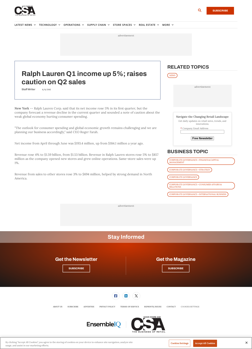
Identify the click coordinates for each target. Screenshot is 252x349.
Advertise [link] (88, 306)
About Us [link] (57, 306)
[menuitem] (27, 25)
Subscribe (220, 10)
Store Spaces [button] (122, 24)
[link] (116, 296)
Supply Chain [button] (96, 24)
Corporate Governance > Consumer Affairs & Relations (195, 185)
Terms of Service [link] (129, 306)
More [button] (166, 24)
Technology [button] (48, 24)
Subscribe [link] (73, 306)
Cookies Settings (190, 307)
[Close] (246, 342)
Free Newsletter (202, 138)
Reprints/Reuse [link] (152, 306)
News (172, 75)
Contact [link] (171, 306)
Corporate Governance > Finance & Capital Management (194, 161)
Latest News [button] (23, 24)
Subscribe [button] (76, 268)
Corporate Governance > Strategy (189, 169)
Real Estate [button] (147, 24)
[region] (126, 343)
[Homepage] (25, 11)
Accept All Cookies (205, 343)
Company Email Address (194, 128)
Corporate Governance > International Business (197, 194)
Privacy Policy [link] (107, 306)
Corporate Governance (183, 177)
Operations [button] (72, 24)
